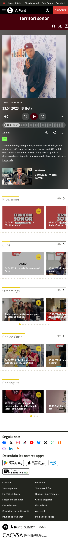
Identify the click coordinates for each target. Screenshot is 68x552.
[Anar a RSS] (18, 449)
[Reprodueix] (34, 116)
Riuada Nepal (32, 3)
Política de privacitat (12, 516)
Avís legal (40, 511)
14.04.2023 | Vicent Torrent (46, 176)
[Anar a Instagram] (18, 442)
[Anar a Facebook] (4, 442)
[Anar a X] (11, 442)
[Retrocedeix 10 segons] (25, 116)
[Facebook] (53, 26)
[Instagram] (66, 26)
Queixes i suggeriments (47, 494)
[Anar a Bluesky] (39, 442)
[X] (60, 26)
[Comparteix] (55, 132)
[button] (3, 232)
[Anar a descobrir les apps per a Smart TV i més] (16, 471)
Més (59, 198)
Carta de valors (9, 505)
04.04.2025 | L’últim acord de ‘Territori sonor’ (19, 223)
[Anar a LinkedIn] (11, 449)
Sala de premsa (10, 488)
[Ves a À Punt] (16, 10)
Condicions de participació (15, 511)
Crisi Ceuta (47, 3)
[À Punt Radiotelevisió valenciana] (19, 527)
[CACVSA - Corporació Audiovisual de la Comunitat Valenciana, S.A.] (25, 535)
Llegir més (7, 160)
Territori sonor (34, 18)
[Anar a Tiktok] (25, 442)
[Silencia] (6, 116)
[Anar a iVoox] (60, 442)
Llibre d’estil (41, 505)
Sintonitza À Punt (43, 488)
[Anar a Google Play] (13, 463)
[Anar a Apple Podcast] (4, 449)
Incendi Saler (15, 3)
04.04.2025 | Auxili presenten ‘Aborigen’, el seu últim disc (19, 361)
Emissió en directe (11, 494)
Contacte (7, 482)
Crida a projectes (43, 499)
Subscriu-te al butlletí (13, 499)
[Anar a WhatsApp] (53, 442)
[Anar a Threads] (46, 442)
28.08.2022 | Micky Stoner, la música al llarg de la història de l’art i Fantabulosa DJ (21, 406)
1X (62, 116)
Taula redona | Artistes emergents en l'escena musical (22, 315)
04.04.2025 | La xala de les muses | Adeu (22, 269)
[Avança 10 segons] (42, 116)
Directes (60, 10)
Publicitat (40, 482)
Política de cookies (44, 516)
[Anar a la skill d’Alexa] (53, 463)
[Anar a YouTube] (32, 442)
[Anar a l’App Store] (36, 463)
